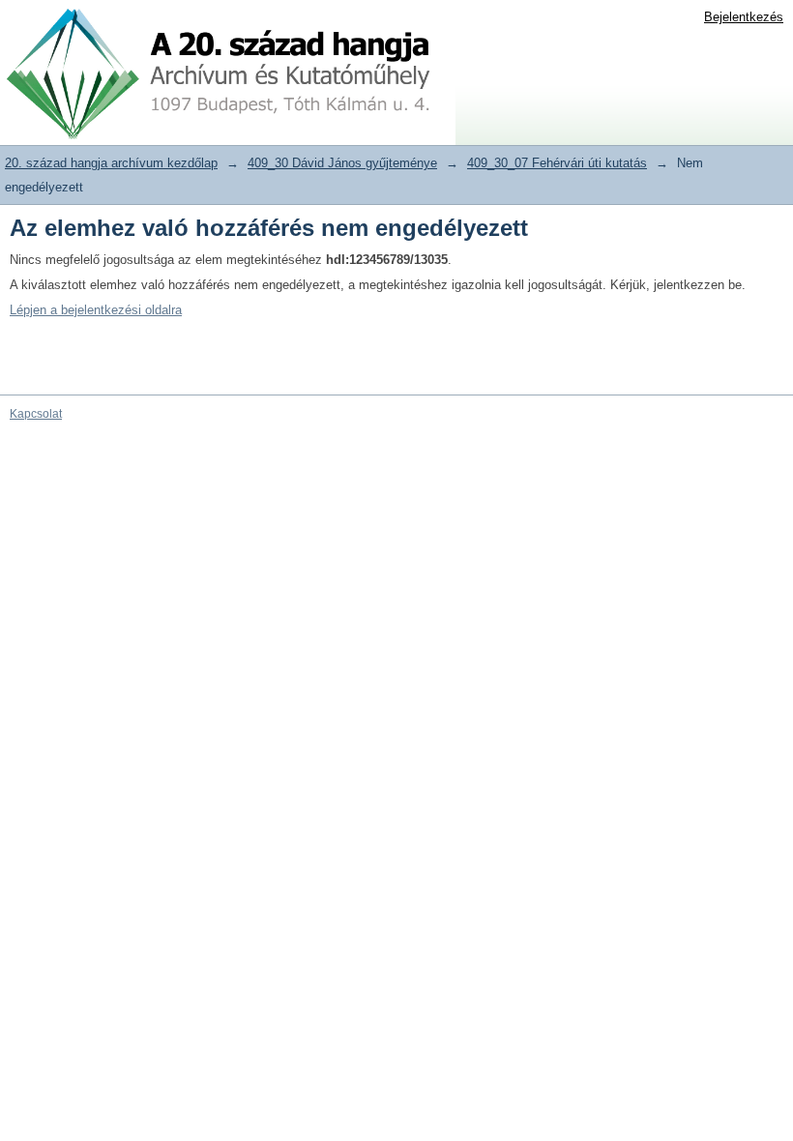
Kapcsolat (36, 414)
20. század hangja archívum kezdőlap (111, 163)
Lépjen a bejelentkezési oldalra (96, 310)
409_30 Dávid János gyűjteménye (342, 163)
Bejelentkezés (743, 17)
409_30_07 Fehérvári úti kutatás (557, 163)
